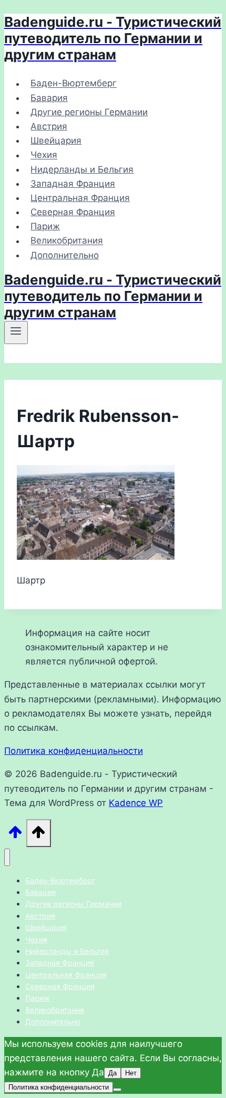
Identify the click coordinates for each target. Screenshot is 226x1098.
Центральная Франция (80, 198)
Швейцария (55, 140)
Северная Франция (72, 212)
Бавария (49, 98)
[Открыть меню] (16, 332)
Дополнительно (64, 255)
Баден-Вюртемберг (73, 83)
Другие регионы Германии (89, 112)
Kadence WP (136, 803)
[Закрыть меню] (7, 857)
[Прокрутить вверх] (15, 835)
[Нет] (117, 1089)
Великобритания (66, 241)
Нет (131, 1073)
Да (112, 1073)
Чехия (43, 155)
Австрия (48, 126)
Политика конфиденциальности (73, 751)
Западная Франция (72, 183)
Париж (45, 226)
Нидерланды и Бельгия (81, 169)
